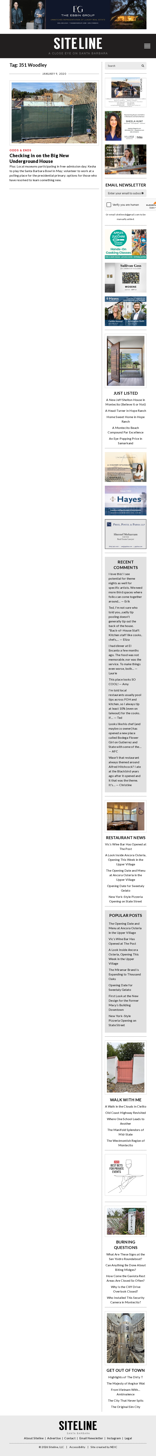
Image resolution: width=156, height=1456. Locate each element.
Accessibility (77, 1447)
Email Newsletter (91, 1438)
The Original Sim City (125, 1406)
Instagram (114, 1438)
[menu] (147, 46)
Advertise (54, 1438)
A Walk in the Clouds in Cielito (125, 1106)
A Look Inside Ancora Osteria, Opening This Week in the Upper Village (125, 859)
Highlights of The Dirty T (125, 1377)
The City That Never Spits (126, 1400)
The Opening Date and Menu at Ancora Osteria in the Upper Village (125, 875)
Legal (128, 1438)
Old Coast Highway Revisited (125, 1112)
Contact (70, 1438)
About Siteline (34, 1438)
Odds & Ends (21, 150)
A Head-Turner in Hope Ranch (125, 410)
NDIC (113, 1447)
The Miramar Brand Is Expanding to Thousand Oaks (125, 974)
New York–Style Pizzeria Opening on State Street (122, 1020)
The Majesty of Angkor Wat (126, 1383)
